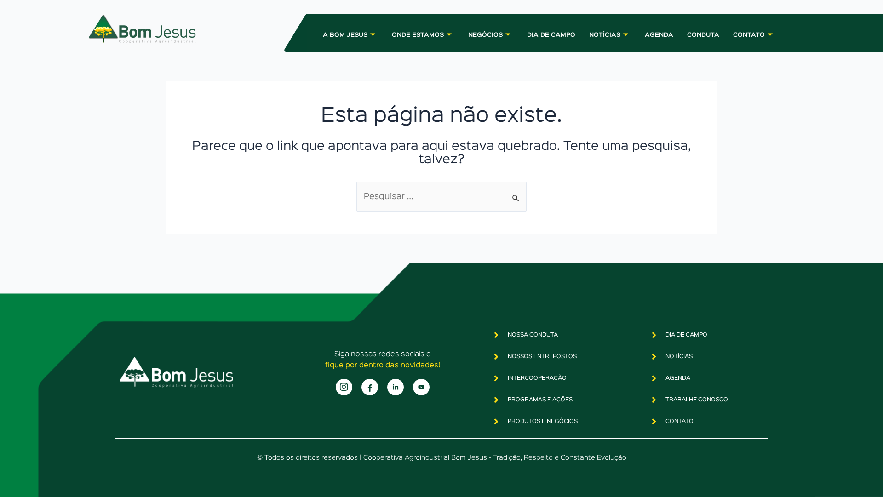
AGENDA (659, 35)
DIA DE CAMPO (551, 35)
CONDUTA (703, 35)
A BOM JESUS (345, 35)
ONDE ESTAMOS (418, 35)
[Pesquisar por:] (441, 196)
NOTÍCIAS (604, 35)
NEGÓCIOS (485, 35)
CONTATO (749, 35)
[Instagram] (344, 387)
